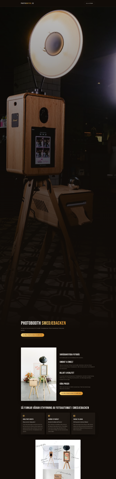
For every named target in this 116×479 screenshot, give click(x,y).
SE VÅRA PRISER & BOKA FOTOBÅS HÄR (32, 334)
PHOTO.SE (27, 3)
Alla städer (89, 3)
